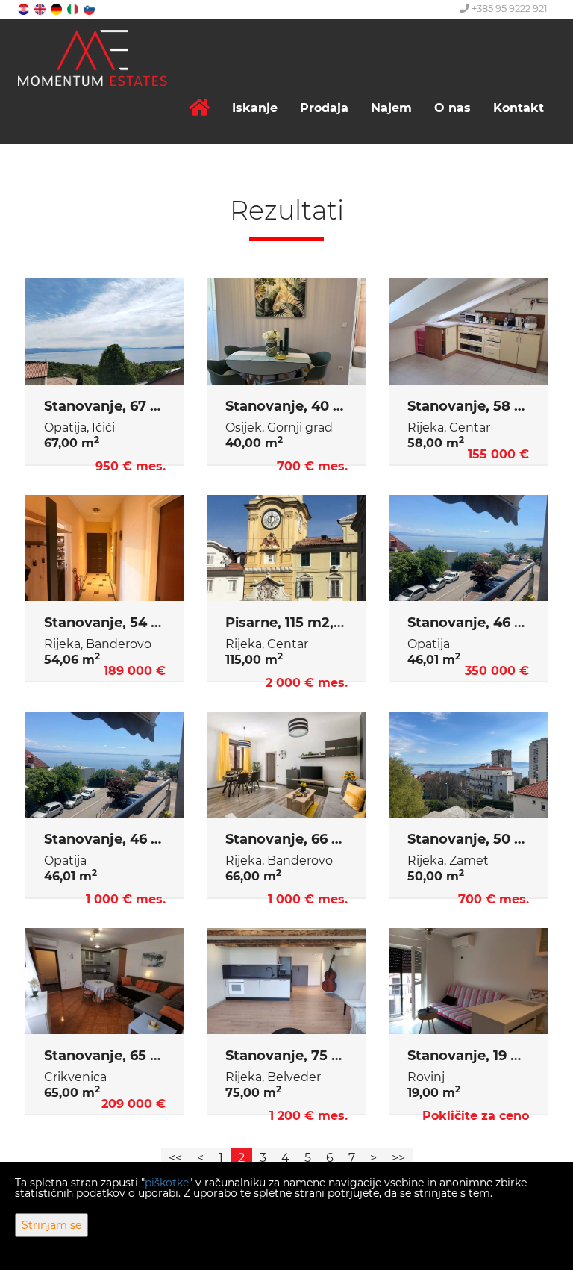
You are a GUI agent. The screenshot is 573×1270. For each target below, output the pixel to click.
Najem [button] (391, 108)
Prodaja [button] (324, 108)
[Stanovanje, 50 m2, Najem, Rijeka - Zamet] (468, 765)
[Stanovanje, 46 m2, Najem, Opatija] (104, 765)
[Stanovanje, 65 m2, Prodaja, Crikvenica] (104, 981)
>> (398, 1158)
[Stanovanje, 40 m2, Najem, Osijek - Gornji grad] (286, 331)
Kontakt (518, 108)
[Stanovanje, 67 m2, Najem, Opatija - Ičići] (104, 331)
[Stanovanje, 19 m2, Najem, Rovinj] (468, 981)
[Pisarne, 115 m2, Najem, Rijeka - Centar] (286, 548)
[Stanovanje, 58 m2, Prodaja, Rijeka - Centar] (468, 331)
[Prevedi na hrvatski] (24, 8)
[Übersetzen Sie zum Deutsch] (57, 8)
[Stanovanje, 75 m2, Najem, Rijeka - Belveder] (286, 981)
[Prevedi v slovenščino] (90, 8)
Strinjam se (51, 1225)
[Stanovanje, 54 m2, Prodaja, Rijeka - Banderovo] (104, 548)
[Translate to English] (41, 8)
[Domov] (199, 108)
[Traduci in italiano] (74, 8)
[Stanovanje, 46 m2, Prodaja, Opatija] (468, 548)
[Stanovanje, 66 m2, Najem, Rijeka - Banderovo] (286, 765)
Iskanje (255, 108)
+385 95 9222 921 (508, 8)
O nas (452, 108)
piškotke (167, 1182)
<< (175, 1158)
